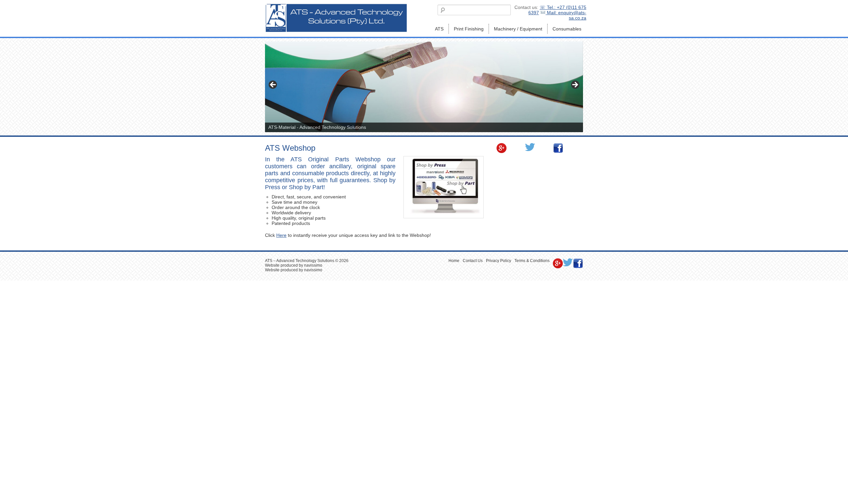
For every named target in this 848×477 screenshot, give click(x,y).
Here (281, 235)
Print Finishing (469, 28)
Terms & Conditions (532, 260)
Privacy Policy (498, 260)
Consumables (567, 28)
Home (454, 260)
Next (575, 85)
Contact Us (473, 260)
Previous (273, 85)
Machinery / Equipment (518, 28)
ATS (439, 28)
